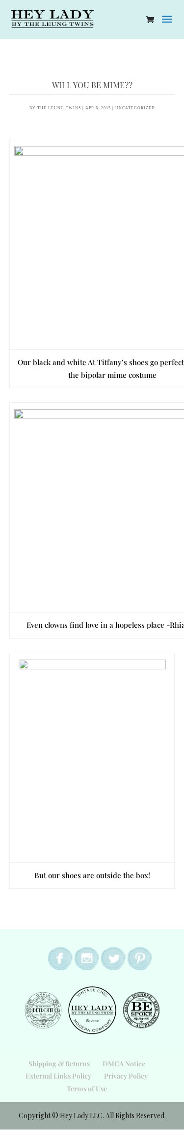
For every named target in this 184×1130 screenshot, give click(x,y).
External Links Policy (58, 1076)
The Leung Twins (59, 108)
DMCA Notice (124, 1063)
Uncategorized (135, 108)
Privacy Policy (126, 1076)
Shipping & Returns (59, 1063)
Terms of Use (87, 1088)
